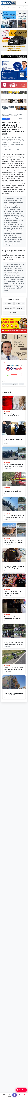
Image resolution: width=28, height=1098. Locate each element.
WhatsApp (9, 308)
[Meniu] (25, 2)
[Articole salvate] (14, 7)
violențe (21, 384)
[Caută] (3, 7)
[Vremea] (19, 7)
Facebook (9, 303)
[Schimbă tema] (24, 7)
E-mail (20, 308)
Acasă (3, 114)
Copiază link (15, 312)
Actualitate (9, 114)
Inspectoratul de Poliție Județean (10, 384)
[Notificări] (8, 7)
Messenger (21, 303)
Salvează (22, 119)
